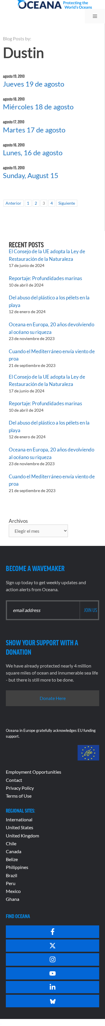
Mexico (13, 891)
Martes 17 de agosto (34, 129)
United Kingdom (22, 835)
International (19, 819)
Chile (11, 843)
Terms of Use (19, 796)
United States (19, 827)
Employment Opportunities (33, 772)
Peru (10, 883)
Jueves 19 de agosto (33, 84)
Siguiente (66, 203)
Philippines (17, 867)
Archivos (18, 521)
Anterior (13, 203)
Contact (14, 780)
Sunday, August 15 (30, 175)
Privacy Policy (20, 788)
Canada (13, 851)
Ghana (12, 899)
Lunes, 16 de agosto (32, 152)
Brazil (11, 875)
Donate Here (53, 698)
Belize (12, 859)
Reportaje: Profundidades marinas (45, 278)
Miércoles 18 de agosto (38, 106)
